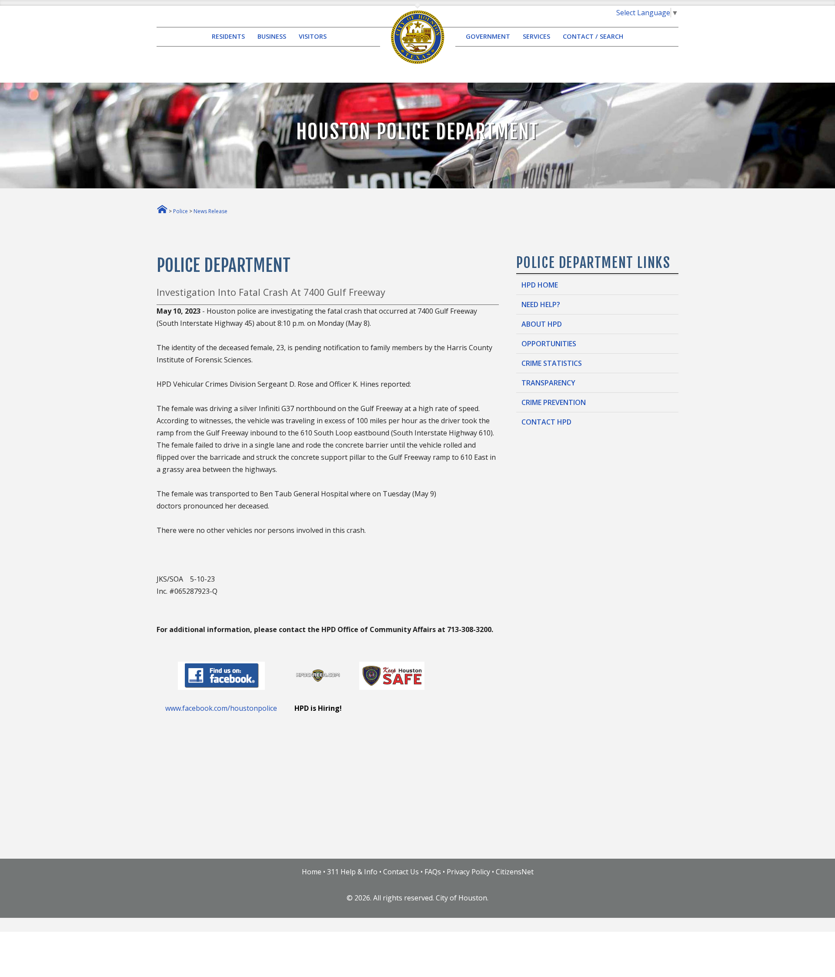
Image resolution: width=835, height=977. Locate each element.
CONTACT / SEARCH (593, 37)
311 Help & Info (352, 872)
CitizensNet (515, 872)
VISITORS (313, 37)
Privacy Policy (468, 872)
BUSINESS (271, 37)
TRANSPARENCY (548, 383)
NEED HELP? (540, 304)
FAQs (432, 872)
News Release (210, 211)
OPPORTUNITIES (548, 343)
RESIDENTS (228, 37)
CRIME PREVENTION (553, 402)
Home (311, 872)
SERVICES (536, 37)
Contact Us (401, 872)
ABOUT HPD (541, 324)
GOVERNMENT (488, 37)
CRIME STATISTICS (551, 363)
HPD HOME (539, 285)
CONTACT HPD (546, 422)
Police (180, 211)
